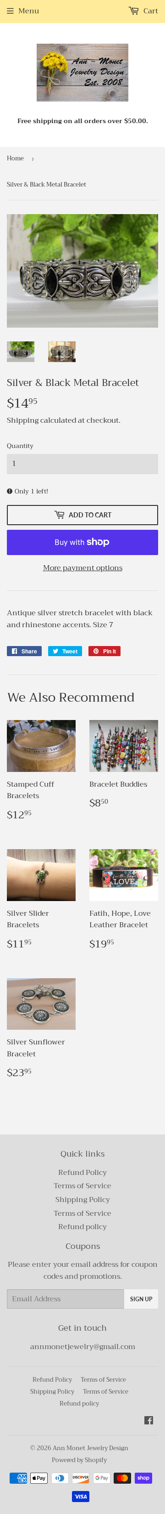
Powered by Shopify (79, 1460)
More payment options (82, 568)
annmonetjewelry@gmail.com (82, 1346)
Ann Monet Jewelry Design (90, 1448)
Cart (150, 11)
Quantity (20, 446)
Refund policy (82, 1226)
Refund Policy (82, 1172)
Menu (28, 11)
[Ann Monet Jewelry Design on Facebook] (149, 1421)
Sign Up (141, 1299)
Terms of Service (82, 1185)
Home (15, 158)
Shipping (22, 420)
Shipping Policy (82, 1199)
